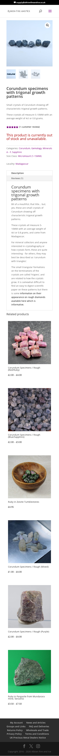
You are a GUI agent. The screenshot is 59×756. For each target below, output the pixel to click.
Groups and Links (16, 726)
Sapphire (17, 152)
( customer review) (29, 126)
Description (17, 173)
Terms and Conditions (37, 733)
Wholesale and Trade (37, 730)
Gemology (36, 148)
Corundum (24, 148)
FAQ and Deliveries (39, 726)
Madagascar (22, 163)
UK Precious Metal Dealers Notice (28, 737)
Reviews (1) (17, 178)
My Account (16, 722)
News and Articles (35, 722)
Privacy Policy (14, 733)
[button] (47, 25)
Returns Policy (15, 730)
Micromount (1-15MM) (30, 156)
